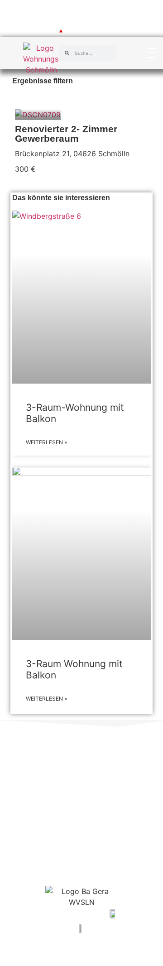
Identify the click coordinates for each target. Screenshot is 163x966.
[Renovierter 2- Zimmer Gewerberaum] (38, 114)
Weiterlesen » (46, 442)
